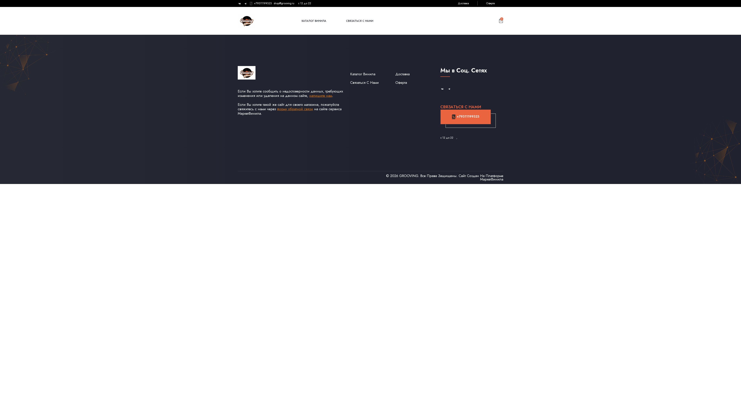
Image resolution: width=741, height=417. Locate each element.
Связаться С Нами (359, 21)
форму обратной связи (295, 109)
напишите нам (320, 95)
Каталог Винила (314, 21)
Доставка (463, 3)
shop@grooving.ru (284, 3)
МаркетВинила (491, 179)
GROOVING (408, 175)
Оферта (490, 3)
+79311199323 (262, 3)
